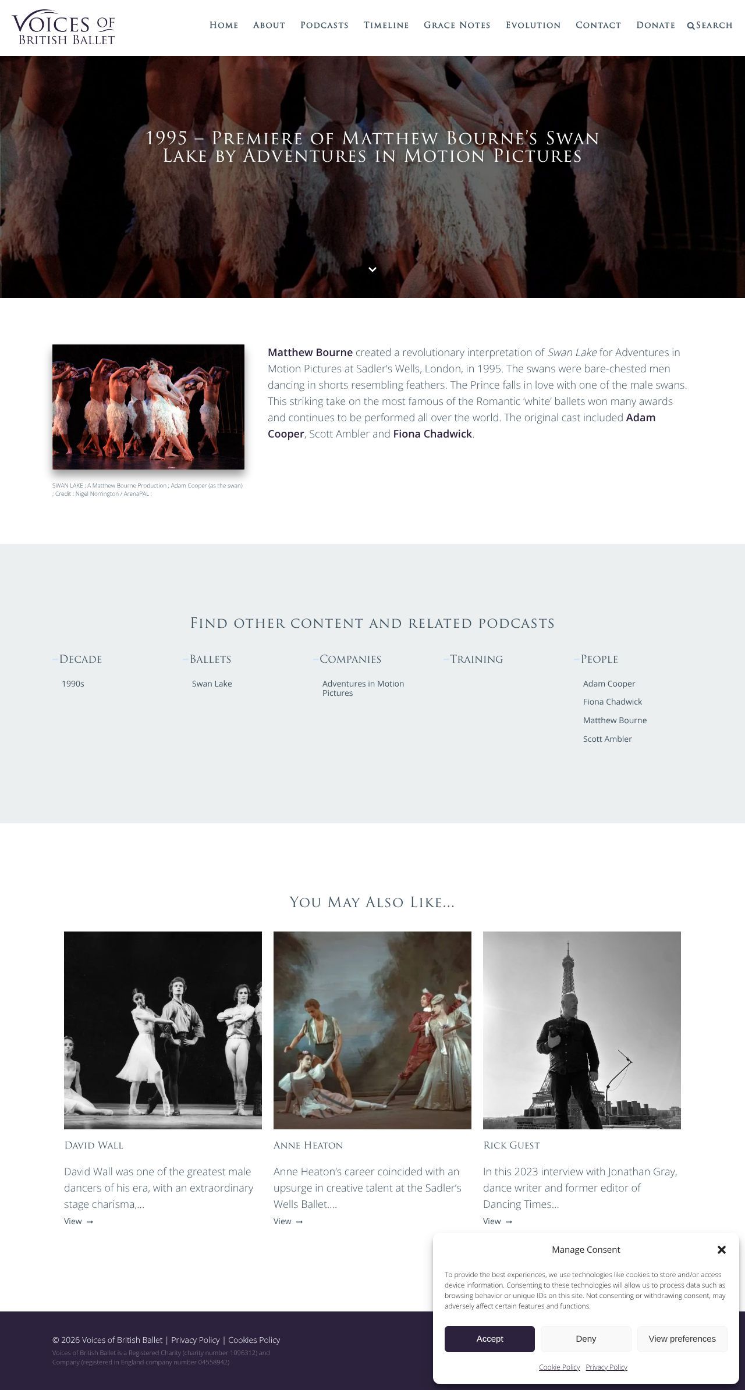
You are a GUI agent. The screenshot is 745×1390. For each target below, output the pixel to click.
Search (714, 26)
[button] (722, 1250)
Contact (599, 26)
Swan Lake (212, 684)
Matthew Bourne (310, 353)
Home (224, 26)
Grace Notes (457, 26)
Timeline (386, 26)
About (269, 26)
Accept (490, 1339)
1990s (73, 684)
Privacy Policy (606, 1367)
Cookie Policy (559, 1367)
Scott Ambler (607, 740)
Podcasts (324, 26)
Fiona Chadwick (433, 434)
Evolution (534, 26)
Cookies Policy (254, 1340)
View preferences (682, 1339)
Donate (656, 26)
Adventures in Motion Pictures (363, 689)
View (74, 1221)
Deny (586, 1339)
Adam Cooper (609, 684)
